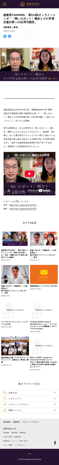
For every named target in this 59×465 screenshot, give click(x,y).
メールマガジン (20, 445)
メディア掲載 (7, 445)
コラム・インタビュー (31, 422)
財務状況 (18, 437)
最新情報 (6, 422)
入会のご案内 (7, 437)
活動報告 (16, 422)
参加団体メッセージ (10, 441)
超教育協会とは (10, 428)
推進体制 (15, 432)
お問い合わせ (23, 441)
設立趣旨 (6, 432)
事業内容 (23, 432)
